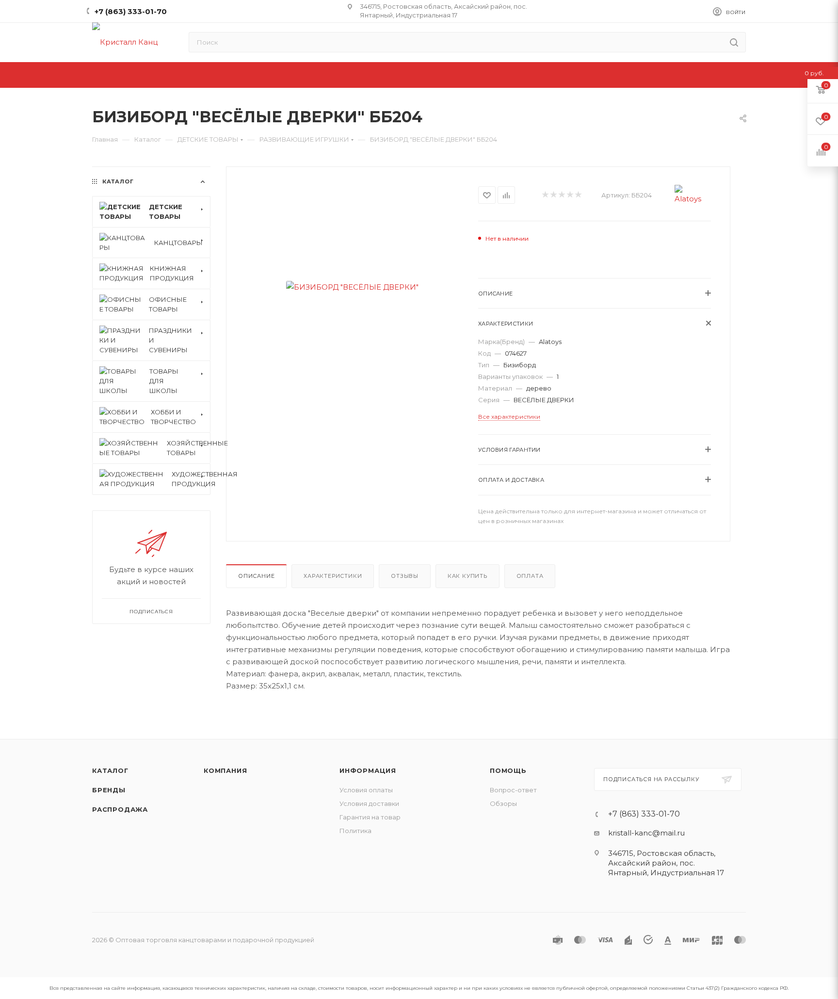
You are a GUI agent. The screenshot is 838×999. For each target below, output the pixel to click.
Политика (355, 831)
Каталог (110, 770)
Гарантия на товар (370, 817)
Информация (367, 770)
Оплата (530, 576)
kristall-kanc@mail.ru (646, 832)
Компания (225, 770)
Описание (256, 576)
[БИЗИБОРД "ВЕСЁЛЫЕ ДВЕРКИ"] (352, 287)
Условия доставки (369, 803)
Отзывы (405, 576)
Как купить (467, 576)
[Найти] (734, 42)
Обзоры (503, 803)
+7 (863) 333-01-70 (131, 11)
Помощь (508, 770)
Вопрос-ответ (513, 790)
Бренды (109, 790)
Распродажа (120, 809)
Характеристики (333, 576)
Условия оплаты (366, 790)
